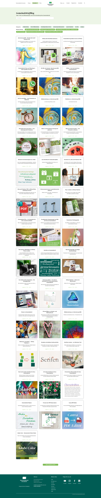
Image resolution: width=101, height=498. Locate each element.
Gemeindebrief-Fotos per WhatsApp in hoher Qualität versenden (26, 69)
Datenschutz (53, 489)
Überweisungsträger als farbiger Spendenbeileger (35, 31)
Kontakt (52, 482)
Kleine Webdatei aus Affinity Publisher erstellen (54, 31)
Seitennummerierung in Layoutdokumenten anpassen (49, 190)
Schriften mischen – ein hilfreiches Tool (72, 342)
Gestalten (35, 3)
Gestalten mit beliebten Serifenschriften (49, 342)
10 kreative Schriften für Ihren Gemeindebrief (49, 372)
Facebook (74, 483)
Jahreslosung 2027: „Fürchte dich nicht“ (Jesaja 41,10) (27, 38)
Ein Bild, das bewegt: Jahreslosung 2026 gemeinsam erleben (50, 69)
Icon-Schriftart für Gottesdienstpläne (50, 159)
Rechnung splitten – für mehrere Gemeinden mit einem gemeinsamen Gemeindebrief (50, 281)
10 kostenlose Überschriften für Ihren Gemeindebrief (73, 372)
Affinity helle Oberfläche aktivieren (49, 38)
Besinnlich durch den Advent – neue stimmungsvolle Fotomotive (27, 129)
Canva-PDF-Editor (73, 402)
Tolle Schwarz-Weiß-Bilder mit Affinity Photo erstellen (26, 250)
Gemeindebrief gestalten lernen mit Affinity (72, 38)
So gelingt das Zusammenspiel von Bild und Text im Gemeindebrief (49, 220)
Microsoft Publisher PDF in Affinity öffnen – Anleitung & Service (67, 29)
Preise (29, 3)
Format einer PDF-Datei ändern (50, 402)
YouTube (64, 483)
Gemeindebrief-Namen (27, 402)
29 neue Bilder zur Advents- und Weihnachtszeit (50, 312)
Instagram (69, 483)
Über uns (62, 3)
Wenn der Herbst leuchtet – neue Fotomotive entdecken (73, 129)
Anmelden (53, 484)
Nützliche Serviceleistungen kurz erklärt (26, 159)
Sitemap (52, 486)
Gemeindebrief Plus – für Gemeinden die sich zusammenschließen (27, 220)
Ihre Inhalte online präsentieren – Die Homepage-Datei (27, 280)
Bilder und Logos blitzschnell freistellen (32, 29)
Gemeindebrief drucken (20, 3)
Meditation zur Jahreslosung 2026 (72, 99)
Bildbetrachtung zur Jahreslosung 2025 (47, 29)
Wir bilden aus (53, 481)
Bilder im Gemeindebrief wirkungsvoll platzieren (50, 129)
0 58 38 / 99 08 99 (37, 486)
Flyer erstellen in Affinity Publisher (72, 189)
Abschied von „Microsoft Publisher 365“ (73, 159)
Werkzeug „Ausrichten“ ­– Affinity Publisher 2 (27, 342)
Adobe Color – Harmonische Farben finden (26, 433)
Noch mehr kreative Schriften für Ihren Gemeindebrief (26, 372)
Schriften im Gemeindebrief (50, 250)
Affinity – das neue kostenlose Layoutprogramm (72, 69)
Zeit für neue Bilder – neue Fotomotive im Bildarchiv (27, 99)
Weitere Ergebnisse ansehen (50, 464)
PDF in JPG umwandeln (21, 31)
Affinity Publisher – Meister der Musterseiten (73, 280)
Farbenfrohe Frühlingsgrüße (73, 220)
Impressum (53, 487)
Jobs (52, 479)
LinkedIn (79, 483)
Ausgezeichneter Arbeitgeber (24, 486)
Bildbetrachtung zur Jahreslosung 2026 (49, 99)
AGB (52, 491)
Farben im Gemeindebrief (26, 312)
